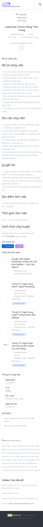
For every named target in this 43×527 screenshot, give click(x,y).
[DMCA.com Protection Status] (14, 515)
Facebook (9, 246)
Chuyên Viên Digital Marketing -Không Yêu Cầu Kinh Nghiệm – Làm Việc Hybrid (24, 263)
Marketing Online (17, 34)
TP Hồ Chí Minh (19, 293)
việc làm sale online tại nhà (15, 426)
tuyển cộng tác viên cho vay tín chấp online (19, 419)
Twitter (19, 246)
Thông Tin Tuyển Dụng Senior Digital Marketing (23, 285)
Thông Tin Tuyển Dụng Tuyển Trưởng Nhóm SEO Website (24, 315)
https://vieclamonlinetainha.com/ (21, 503)
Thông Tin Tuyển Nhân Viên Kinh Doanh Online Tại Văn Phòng (23, 346)
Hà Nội (30, 34)
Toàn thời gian (19, 303)
